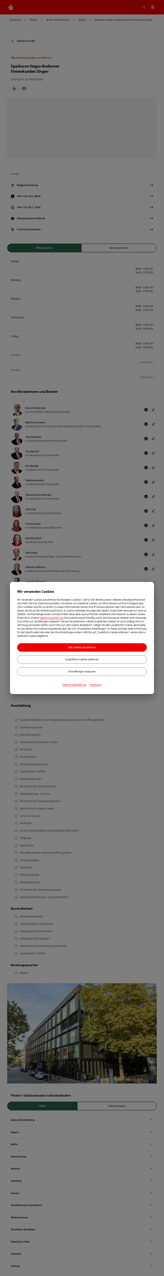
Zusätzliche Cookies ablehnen (82, 659)
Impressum (96, 684)
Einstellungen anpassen (82, 671)
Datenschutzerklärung (51, 617)
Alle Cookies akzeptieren (82, 647)
